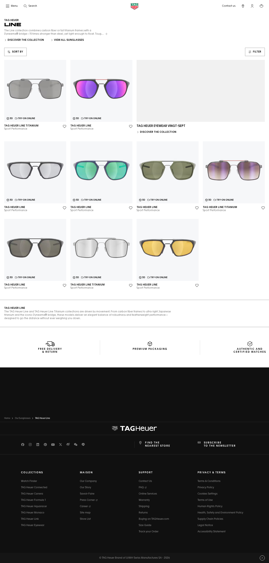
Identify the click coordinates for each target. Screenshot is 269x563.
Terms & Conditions (209, 481)
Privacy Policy (206, 487)
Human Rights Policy (210, 506)
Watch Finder (29, 481)
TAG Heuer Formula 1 (33, 500)
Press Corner (87, 500)
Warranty (144, 500)
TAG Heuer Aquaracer (34, 506)
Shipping (144, 506)
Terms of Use (205, 500)
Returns (143, 513)
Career (84, 506)
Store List (85, 519)
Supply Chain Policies (210, 519)
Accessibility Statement (211, 531)
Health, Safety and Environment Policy (220, 513)
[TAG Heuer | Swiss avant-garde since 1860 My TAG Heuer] (134, 428)
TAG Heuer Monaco (32, 513)
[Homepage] (134, 6)
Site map (85, 513)
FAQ (141, 487)
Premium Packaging (150, 349)
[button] (252, 6)
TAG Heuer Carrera (32, 494)
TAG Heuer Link (30, 519)
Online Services (148, 494)
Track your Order (148, 531)
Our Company (88, 481)
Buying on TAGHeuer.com (154, 519)
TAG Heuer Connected (34, 487)
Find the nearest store (157, 444)
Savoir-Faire (87, 494)
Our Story (85, 487)
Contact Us (145, 481)
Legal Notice (205, 525)
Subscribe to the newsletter (220, 444)
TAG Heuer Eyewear (32, 525)
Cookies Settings (208, 494)
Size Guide (145, 525)
